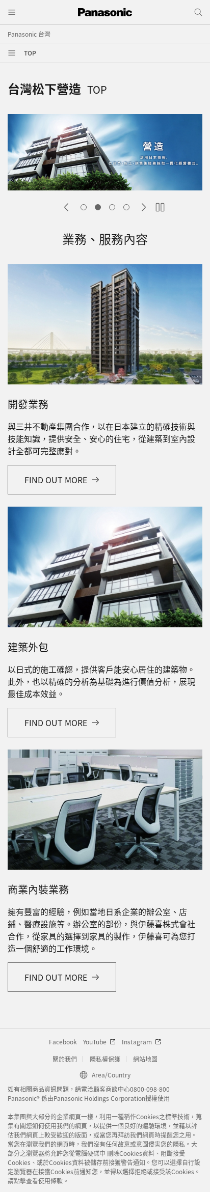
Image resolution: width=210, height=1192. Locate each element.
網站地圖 (145, 1059)
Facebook (63, 1041)
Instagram (137, 1041)
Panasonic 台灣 (29, 34)
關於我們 (64, 1059)
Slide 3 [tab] (112, 207)
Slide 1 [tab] (83, 207)
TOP (30, 52)
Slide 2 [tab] (97, 207)
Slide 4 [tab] (126, 207)
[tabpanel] (105, 153)
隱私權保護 (105, 1059)
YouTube (95, 1041)
